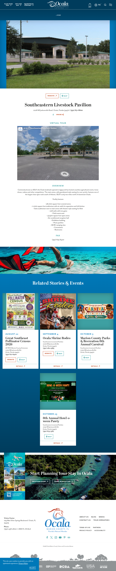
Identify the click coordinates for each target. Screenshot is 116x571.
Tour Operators (101, 520)
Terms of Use (84, 527)
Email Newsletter (62, 481)
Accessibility (99, 530)
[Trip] (69, 537)
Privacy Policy (85, 530)
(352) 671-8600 (76, 110)
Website (51, 96)
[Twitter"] (51, 537)
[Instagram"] (56, 537)
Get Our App (18, 4)
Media (102, 517)
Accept (32, 567)
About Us (84, 517)
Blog (93, 517)
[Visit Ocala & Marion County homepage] (58, 4)
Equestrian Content (29, 4)
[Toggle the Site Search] (105, 5)
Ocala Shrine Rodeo (56, 338)
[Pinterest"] (64, 537)
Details (19, 366)
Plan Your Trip (8, 4)
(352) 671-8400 (11, 354)
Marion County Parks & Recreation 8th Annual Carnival (95, 341)
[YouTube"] (60, 537)
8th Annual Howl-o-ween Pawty (57, 420)
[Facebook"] (47, 537)
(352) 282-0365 (48, 348)
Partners (97, 527)
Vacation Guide (39, 481)
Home (59, 15)
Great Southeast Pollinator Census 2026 (17, 341)
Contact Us (85, 520)
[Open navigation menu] (110, 5)
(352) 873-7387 (48, 431)
